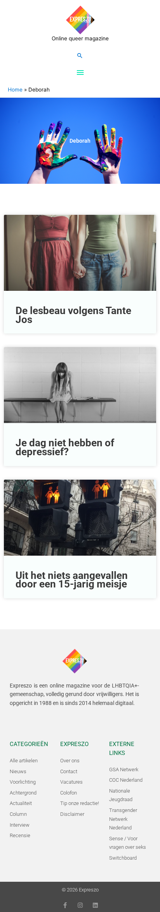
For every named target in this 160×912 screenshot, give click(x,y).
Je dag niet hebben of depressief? (65, 447)
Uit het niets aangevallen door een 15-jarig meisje (72, 580)
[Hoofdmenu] (80, 72)
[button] (80, 55)
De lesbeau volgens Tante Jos (73, 315)
